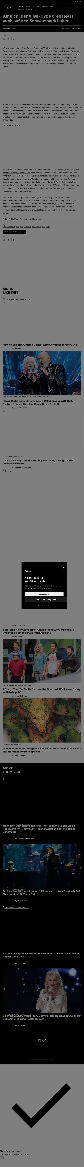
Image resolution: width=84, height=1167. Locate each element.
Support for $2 (44, 594)
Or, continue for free (44, 606)
